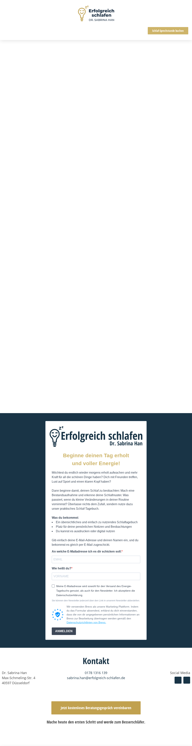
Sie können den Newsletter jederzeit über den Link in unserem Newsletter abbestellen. (96, 600)
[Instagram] (178, 680)
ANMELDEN (64, 631)
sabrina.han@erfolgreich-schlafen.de (96, 678)
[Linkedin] (186, 680)
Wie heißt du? (61, 568)
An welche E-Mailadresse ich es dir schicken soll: (87, 551)
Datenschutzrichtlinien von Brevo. (86, 622)
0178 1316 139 (96, 672)
